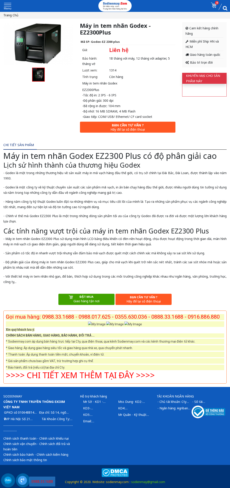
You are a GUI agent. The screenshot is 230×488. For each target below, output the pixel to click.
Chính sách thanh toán (19, 438)
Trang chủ (10, 15)
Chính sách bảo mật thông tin (25, 460)
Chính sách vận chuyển (19, 444)
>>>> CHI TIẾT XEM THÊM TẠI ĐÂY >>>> (80, 375)
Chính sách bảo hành (18, 454)
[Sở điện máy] (115, 6)
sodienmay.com (117, 482)
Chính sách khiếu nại (54, 438)
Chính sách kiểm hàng (52, 454)
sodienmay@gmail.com (148, 482)
